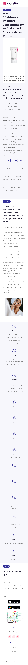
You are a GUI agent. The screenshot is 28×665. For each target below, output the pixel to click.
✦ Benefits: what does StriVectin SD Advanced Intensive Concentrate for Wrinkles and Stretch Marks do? (13, 179)
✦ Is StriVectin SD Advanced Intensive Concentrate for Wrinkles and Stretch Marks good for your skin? (13, 171)
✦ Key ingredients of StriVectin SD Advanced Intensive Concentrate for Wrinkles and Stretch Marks (12, 187)
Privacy (14, 651)
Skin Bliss (14, 628)
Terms (14, 647)
